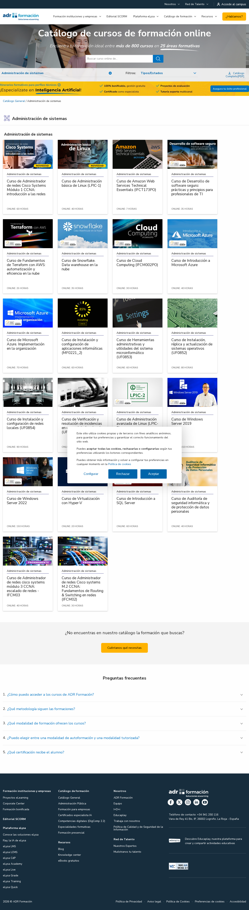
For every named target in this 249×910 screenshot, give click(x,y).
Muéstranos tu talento (127, 852)
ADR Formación (123, 798)
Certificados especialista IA (75, 815)
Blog (61, 849)
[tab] (124, 695)
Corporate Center (14, 803)
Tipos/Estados (152, 73)
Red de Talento (194, 4)
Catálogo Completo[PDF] (235, 74)
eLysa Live (9, 869)
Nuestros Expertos (125, 846)
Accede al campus (233, 4)
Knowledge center (69, 855)
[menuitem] (171, 4)
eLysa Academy (12, 864)
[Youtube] (205, 803)
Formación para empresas (74, 809)
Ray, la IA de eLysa (14, 840)
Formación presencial (71, 833)
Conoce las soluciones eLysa (21, 834)
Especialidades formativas (74, 827)
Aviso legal (154, 901)
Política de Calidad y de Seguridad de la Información (138, 828)
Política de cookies (119, 464)
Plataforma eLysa (144, 16)
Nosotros (170, 4)
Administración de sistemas (28, 134)
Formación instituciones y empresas (75, 16)
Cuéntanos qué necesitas (124, 648)
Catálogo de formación (178, 16)
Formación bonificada (16, 809)
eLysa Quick (10, 887)
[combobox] (168, 73)
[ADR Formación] (21, 16)
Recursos (207, 16)
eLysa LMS (9, 846)
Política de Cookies (178, 901)
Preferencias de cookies (209, 901)
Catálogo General (14, 101)
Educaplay (120, 815)
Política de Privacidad (129, 901)
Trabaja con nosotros (127, 821)
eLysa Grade (10, 875)
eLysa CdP (9, 858)
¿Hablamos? (234, 16)
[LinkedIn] (196, 803)
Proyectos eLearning (15, 798)
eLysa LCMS (10, 852)
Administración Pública (72, 803)
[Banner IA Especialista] (124, 88)
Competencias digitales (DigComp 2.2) (81, 821)
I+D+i (117, 809)
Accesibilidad (238, 901)
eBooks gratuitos (68, 861)
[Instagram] (188, 803)
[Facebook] (171, 803)
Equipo (118, 803)
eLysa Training (12, 881)
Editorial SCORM (117, 16)
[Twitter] (179, 803)
